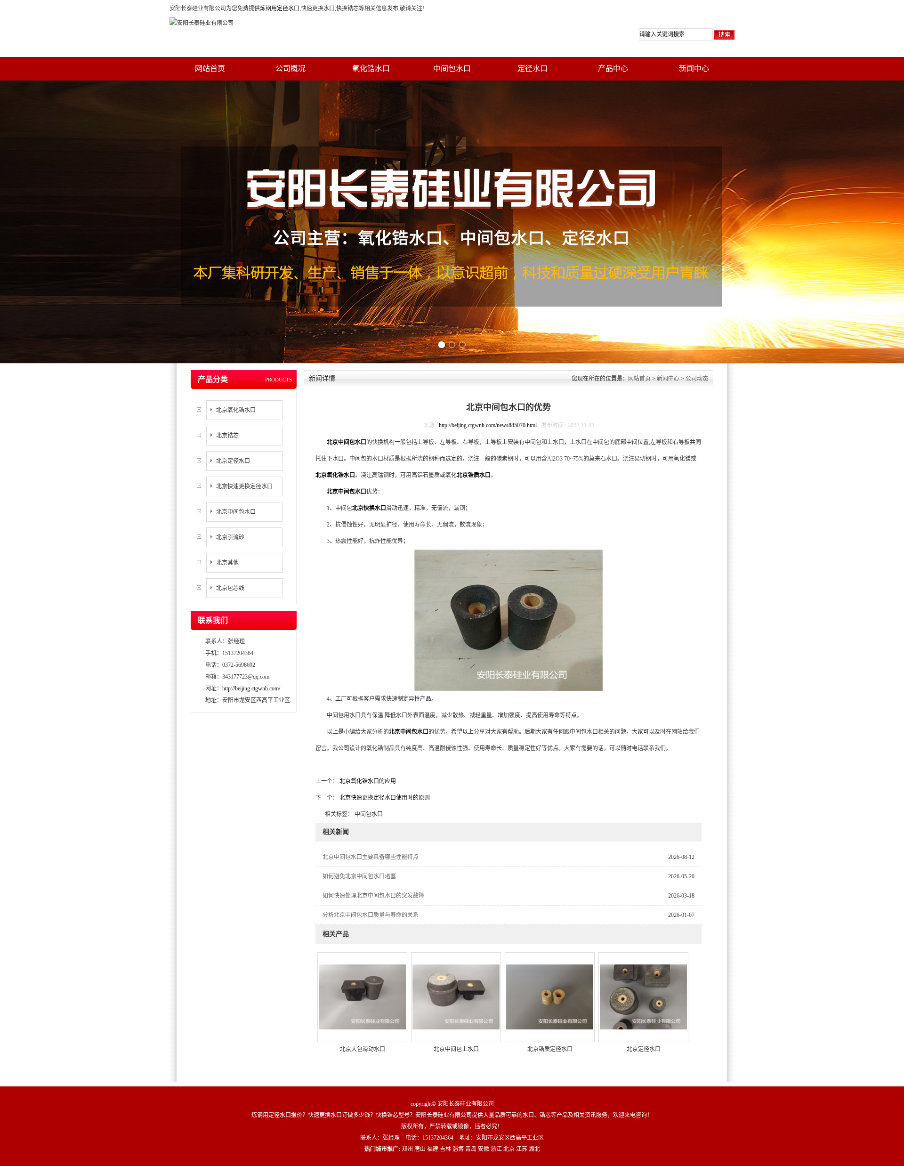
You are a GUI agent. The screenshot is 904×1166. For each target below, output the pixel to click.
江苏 (521, 1149)
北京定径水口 (233, 461)
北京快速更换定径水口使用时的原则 (384, 797)
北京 (509, 1149)
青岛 (470, 1149)
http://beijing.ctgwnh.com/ (251, 688)
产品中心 (613, 69)
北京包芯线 (230, 588)
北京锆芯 (227, 435)
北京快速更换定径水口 (244, 486)
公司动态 (697, 378)
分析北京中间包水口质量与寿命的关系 (371, 915)
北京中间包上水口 (456, 1049)
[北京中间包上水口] (456, 996)
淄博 (458, 1149)
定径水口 (532, 69)
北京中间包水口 (236, 512)
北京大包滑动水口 (362, 1049)
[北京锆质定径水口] (549, 996)
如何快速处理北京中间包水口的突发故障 (373, 895)
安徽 (483, 1149)
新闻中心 (694, 69)
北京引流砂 (230, 537)
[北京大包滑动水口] (362, 996)
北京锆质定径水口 (550, 1049)
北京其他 (227, 562)
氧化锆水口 (371, 69)
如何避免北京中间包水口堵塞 (359, 876)
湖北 (534, 1149)
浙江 (496, 1149)
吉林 (445, 1149)
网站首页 (210, 69)
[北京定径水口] (643, 996)
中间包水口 (452, 69)
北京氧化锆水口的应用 (367, 781)
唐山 (420, 1149)
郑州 (407, 1149)
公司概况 (290, 69)
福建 (432, 1149)
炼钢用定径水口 (279, 8)
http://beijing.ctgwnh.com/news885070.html (488, 425)
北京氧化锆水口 (236, 410)
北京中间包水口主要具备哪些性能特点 (371, 857)
